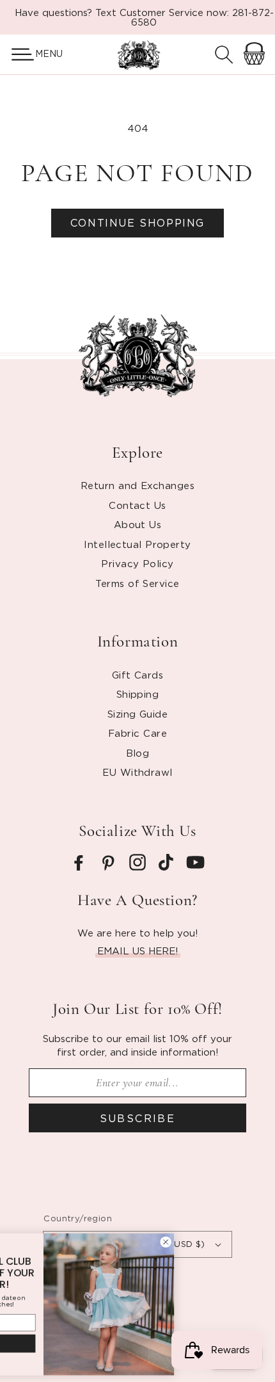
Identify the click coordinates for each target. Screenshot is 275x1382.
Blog (138, 753)
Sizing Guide (137, 714)
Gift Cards (138, 675)
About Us (138, 524)
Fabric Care (137, 733)
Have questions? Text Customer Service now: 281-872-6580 (144, 17)
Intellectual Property (137, 544)
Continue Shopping (137, 223)
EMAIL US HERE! (137, 950)
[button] (17, 54)
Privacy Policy (137, 563)
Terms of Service (137, 583)
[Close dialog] (231, 1242)
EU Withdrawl (137, 772)
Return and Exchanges (137, 485)
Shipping (137, 694)
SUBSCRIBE (138, 1118)
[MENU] (17, 54)
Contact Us (137, 505)
